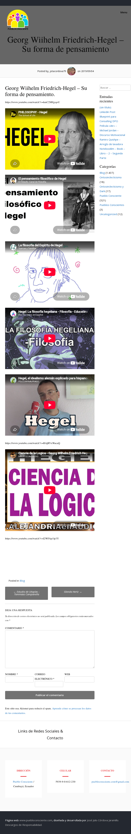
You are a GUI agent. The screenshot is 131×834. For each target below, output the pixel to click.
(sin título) (105, 107)
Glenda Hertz (73, 591)
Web (67, 674)
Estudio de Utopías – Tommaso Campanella (26, 593)
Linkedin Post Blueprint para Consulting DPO (109, 116)
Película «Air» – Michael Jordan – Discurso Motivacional (112, 130)
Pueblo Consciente (110, 195)
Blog (22, 580)
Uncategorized (108, 214)
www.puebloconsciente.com (35, 820)
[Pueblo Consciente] (18, 30)
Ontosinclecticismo (111, 177)
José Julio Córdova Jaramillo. (103, 820)
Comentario (14, 628)
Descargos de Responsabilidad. (23, 825)
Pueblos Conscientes (112, 205)
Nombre (11, 674)
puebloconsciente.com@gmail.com (110, 781)
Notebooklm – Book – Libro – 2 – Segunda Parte (112, 153)
